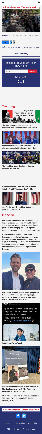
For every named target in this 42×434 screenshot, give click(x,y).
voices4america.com (31, 48)
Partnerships (33, 423)
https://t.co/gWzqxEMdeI (12, 343)
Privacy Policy (20, 423)
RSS (8, 429)
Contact (16, 429)
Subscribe (32, 71)
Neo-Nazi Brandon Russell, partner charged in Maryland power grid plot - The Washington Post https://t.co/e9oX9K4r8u (20, 389)
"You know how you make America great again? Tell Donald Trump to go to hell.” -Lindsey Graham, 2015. (20, 398)
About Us (7, 423)
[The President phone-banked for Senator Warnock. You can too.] (21, 157)
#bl (9, 48)
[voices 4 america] (20, 7)
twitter (4, 48)
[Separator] (14, 42)
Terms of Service (29, 429)
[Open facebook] (23, 82)
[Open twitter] (19, 82)
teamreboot (7, 35)
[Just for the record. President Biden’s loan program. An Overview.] (21, 198)
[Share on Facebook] (5, 42)
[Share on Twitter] (11, 42)
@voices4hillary (17, 48)
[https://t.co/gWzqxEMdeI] (21, 322)
